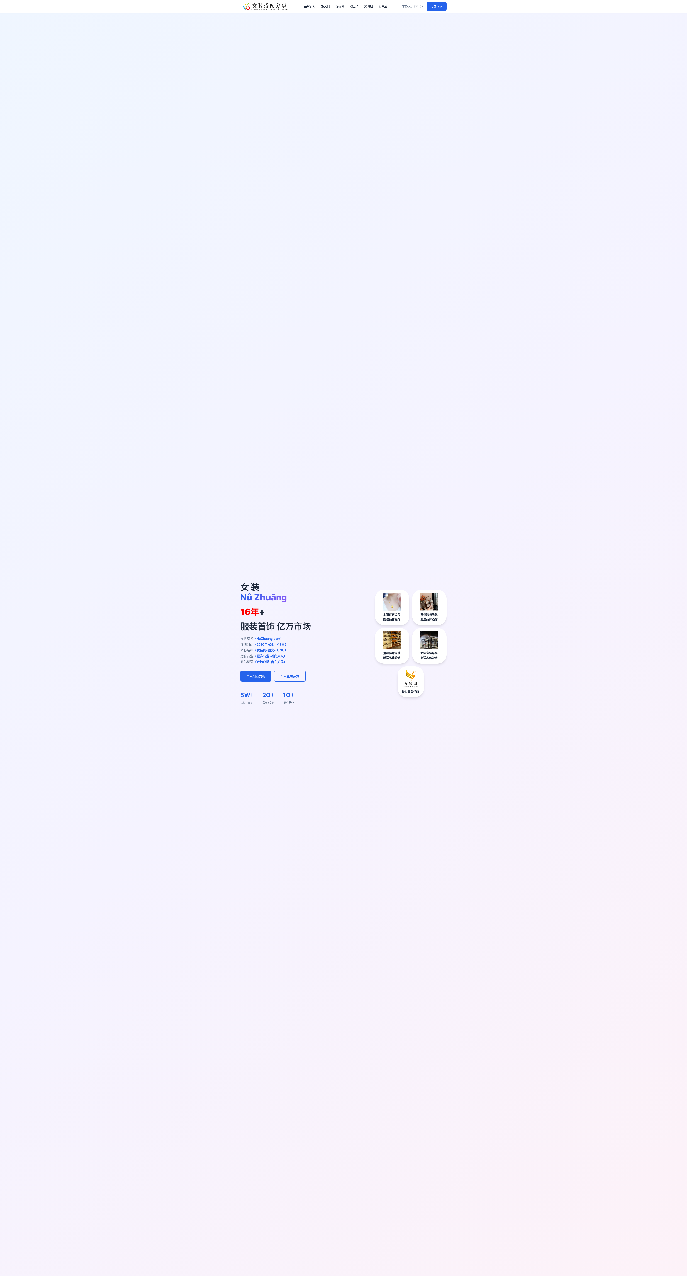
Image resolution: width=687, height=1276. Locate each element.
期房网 (325, 6)
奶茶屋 (383, 6)
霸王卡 (354, 6)
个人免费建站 (289, 676)
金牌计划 (310, 6)
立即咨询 (436, 6)
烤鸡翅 (368, 6)
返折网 (340, 6)
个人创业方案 (255, 676)
